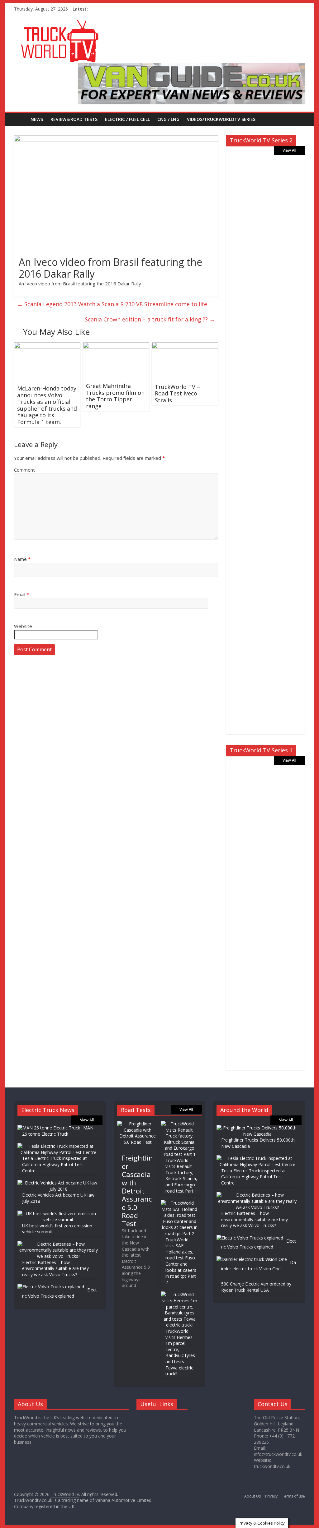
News (37, 119)
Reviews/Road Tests (74, 119)
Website (23, 626)
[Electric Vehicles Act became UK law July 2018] (58, 1183)
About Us (252, 1496)
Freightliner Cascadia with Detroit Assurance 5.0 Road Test (137, 1190)
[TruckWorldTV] (20, 119)
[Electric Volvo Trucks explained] (50, 1287)
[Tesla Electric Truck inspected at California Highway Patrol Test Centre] (58, 1146)
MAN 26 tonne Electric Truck (57, 1131)
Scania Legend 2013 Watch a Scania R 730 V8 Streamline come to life (112, 304)
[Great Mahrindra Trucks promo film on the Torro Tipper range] (116, 346)
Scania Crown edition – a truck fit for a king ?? (150, 319)
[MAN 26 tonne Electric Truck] (48, 1128)
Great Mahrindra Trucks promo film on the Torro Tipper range (115, 396)
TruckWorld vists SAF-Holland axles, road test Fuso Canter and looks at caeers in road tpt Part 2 (180, 1261)
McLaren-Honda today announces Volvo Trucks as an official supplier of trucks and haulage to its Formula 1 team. (47, 405)
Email (21, 594)
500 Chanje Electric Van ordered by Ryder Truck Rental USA (256, 1287)
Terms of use (293, 1496)
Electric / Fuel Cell (127, 119)
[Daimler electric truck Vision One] (252, 1259)
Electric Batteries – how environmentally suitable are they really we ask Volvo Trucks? (55, 1268)
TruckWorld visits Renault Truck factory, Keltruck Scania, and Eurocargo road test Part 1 (181, 1175)
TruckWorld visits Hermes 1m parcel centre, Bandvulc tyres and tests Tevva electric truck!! (180, 1352)
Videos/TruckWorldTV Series (221, 119)
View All (289, 150)
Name (22, 559)
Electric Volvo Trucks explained (59, 1293)
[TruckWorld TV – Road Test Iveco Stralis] (185, 346)
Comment (24, 470)
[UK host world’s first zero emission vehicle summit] (58, 1213)
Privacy (271, 1496)
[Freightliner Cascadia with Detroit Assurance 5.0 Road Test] (138, 1124)
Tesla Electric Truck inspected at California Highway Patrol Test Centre (54, 1164)
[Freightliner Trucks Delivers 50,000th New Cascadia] (257, 1128)
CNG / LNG (168, 119)
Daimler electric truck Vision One (258, 1265)
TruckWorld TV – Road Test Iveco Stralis (177, 393)
